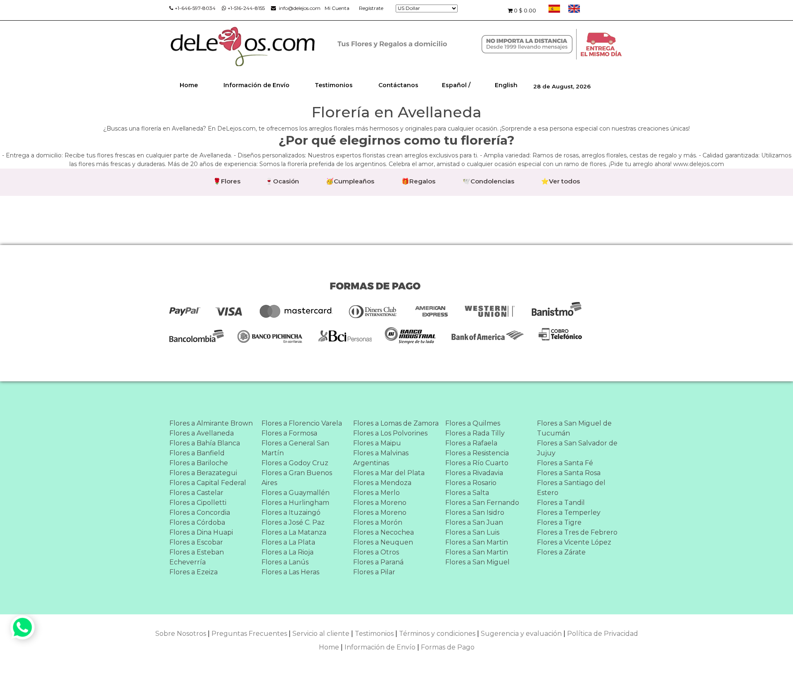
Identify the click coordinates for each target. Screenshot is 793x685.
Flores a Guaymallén (295, 493)
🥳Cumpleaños (350, 181)
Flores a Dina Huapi (201, 532)
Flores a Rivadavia (474, 473)
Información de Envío (256, 85)
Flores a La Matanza (293, 532)
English (506, 85)
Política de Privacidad (602, 633)
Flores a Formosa (289, 433)
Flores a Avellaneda (201, 433)
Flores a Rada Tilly (475, 433)
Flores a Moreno (379, 503)
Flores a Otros (376, 552)
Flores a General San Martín (295, 448)
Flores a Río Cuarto (476, 463)
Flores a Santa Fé (565, 463)
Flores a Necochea (383, 532)
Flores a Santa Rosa (569, 473)
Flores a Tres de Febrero (577, 532)
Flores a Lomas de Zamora (396, 423)
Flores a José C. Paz (293, 522)
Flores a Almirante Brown (211, 423)
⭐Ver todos (560, 181)
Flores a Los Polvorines (390, 433)
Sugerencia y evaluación (521, 633)
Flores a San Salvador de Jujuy (577, 448)
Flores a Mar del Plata (389, 473)
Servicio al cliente (320, 633)
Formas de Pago (448, 647)
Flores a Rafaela (471, 443)
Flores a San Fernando (482, 503)
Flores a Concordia (199, 512)
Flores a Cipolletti (197, 503)
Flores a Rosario (470, 483)
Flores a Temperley (569, 512)
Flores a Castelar (196, 493)
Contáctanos (398, 85)
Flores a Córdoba (197, 522)
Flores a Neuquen (383, 542)
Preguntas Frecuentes (249, 633)
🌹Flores (226, 181)
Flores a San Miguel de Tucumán (574, 428)
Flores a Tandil (561, 503)
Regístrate (371, 8)
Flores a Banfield (197, 453)
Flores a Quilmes (472, 423)
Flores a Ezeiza (193, 572)
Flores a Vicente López (574, 542)
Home (189, 85)
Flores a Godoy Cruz (294, 463)
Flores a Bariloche (198, 463)
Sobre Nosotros (180, 633)
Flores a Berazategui (203, 473)
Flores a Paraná (378, 562)
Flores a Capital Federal (207, 483)
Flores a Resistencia (477, 453)
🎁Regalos (418, 181)
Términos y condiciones (437, 633)
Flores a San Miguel (477, 562)
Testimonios (334, 85)
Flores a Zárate (561, 552)
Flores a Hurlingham (295, 503)
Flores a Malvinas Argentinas (380, 458)
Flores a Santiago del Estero (571, 488)
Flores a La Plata (288, 542)
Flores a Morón (377, 522)
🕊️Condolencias (488, 181)
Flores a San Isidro (474, 512)
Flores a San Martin (476, 542)
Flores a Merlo (376, 493)
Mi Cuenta (337, 8)
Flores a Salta (467, 493)
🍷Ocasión (282, 181)
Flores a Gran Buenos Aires (296, 478)
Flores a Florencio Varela (301, 423)
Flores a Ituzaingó (291, 512)
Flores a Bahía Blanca (204, 443)
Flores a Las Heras (290, 572)
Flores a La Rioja (287, 552)
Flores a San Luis (472, 532)
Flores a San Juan (474, 522)
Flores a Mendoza (382, 483)
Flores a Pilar (374, 572)
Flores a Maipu (377, 443)
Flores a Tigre (559, 522)
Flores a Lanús (285, 562)
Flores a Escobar (196, 542)
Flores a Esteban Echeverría (196, 557)
